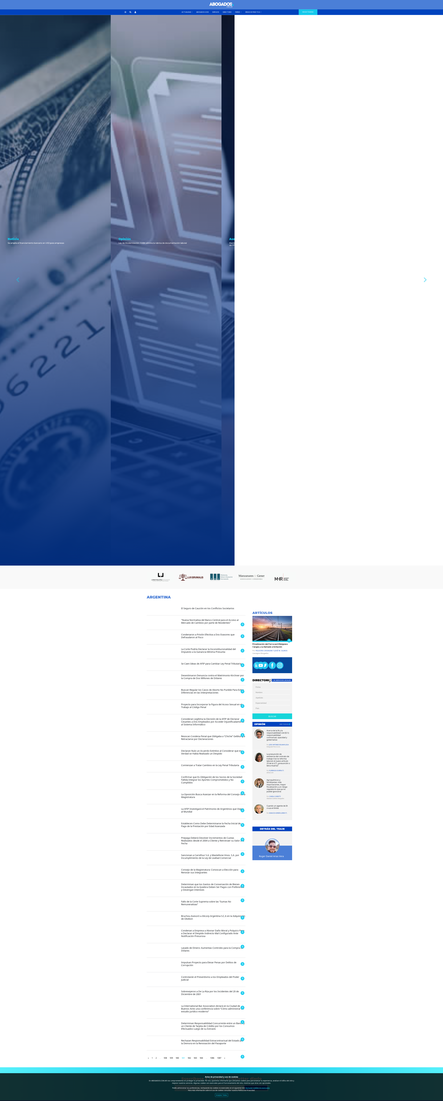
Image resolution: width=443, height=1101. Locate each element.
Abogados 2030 (202, 12)
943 (195, 1058)
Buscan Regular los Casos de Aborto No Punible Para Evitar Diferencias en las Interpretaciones (212, 691)
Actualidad (187, 12)
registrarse (308, 12)
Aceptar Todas (221, 1095)
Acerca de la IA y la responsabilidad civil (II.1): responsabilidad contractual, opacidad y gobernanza (278, 735)
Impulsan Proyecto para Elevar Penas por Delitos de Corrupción (208, 964)
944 (201, 1058)
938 (165, 1058)
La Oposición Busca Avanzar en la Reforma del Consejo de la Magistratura (213, 796)
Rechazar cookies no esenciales (257, 1088)
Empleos (215, 12)
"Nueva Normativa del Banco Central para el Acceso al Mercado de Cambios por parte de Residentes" (210, 621)
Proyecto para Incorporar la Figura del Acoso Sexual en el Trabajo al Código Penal (211, 706)
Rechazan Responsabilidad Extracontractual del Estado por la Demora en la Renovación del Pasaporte (212, 1042)
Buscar (272, 716)
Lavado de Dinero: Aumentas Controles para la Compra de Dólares (212, 949)
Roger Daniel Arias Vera (271, 856)
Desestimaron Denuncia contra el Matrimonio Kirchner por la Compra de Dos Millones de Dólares (212, 677)
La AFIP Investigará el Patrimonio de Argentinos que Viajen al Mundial (212, 810)
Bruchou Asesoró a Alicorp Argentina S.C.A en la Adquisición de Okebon (213, 917)
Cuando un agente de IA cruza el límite (277, 807)
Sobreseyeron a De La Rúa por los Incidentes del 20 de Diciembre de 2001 (210, 993)
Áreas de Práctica (252, 12)
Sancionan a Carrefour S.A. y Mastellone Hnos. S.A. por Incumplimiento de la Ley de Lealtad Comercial (210, 856)
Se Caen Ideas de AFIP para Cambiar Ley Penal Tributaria (211, 663)
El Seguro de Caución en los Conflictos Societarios (207, 608)
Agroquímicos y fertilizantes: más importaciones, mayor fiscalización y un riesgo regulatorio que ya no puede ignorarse (277, 786)
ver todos (284, 724)
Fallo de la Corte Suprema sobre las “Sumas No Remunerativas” (206, 903)
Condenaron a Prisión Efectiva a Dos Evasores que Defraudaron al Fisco (208, 636)
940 (177, 1058)
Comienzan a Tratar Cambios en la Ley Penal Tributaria (210, 765)
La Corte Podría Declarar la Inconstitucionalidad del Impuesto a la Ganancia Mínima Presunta (208, 650)
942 (189, 1058)
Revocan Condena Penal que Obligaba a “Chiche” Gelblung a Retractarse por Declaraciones (213, 738)
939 (171, 1058)
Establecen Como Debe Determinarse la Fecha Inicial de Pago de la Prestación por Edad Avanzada (211, 825)
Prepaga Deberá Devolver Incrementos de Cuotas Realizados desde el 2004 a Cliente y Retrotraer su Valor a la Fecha (212, 840)
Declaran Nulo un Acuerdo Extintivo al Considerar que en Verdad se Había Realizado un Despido (211, 752)
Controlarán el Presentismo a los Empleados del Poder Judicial (210, 978)
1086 (212, 1058)
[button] (125, 12)
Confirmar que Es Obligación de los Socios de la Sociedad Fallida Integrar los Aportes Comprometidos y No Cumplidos (211, 779)
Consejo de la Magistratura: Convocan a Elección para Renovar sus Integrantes (209, 871)
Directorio (227, 12)
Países (237, 12)
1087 (219, 1058)
